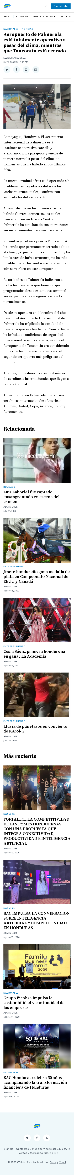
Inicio (6, 16)
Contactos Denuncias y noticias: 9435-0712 (43, 1148)
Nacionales (10, 29)
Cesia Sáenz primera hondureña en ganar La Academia (34, 654)
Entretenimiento (14, 566)
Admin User (10, 507)
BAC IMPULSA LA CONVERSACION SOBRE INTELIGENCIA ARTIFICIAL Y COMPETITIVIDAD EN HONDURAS (36, 921)
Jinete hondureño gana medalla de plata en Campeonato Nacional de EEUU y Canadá (36, 576)
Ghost (53, 1162)
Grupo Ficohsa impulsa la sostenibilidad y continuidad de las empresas (34, 1002)
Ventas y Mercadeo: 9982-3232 (38, 1152)
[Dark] (46, 6)
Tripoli (62, 1162)
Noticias (66, 16)
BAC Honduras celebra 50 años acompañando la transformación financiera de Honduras (35, 1082)
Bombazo (22, 16)
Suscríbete (61, 6)
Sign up (8, 1148)
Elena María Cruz (14, 58)
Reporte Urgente (44, 16)
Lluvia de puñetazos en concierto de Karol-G (35, 729)
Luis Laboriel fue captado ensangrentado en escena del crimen (31, 497)
